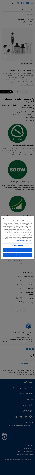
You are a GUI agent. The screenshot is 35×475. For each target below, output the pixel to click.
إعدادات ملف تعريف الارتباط (17, 245)
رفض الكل (17, 249)
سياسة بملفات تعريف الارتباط (22, 240)
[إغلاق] (4, 218)
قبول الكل (17, 254)
